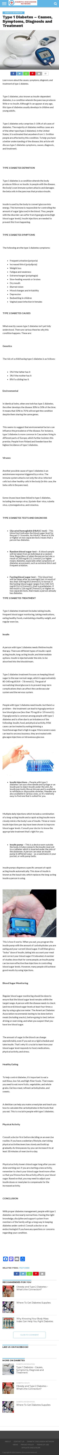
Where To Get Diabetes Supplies (33, 1302)
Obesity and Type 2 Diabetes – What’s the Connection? (32, 1288)
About (8, 1442)
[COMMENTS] (45, 72)
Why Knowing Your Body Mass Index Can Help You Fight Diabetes (34, 1320)
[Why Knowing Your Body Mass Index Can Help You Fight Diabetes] (8, 1323)
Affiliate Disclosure (30, 1448)
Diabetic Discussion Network (40, 1442)
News (15, 1445)
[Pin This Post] (33, 72)
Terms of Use (43, 1445)
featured (24, 1268)
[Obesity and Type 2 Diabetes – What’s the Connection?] (8, 1291)
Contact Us (19, 1442)
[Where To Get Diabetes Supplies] (8, 1307)
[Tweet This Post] (20, 72)
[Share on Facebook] (13, 72)
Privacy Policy (27, 1445)
